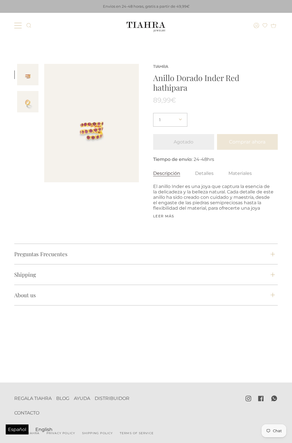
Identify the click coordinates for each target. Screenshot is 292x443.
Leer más (163, 216)
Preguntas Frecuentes (41, 254)
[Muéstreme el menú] (18, 25)
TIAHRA (160, 66)
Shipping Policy (97, 433)
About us (25, 295)
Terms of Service (137, 433)
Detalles (204, 173)
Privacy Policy (60, 433)
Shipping (25, 274)
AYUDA (82, 398)
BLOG (62, 398)
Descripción (166, 173)
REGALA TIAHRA (33, 398)
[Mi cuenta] (257, 25)
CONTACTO (26, 413)
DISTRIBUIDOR (112, 398)
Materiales (240, 173)
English (43, 429)
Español (17, 429)
